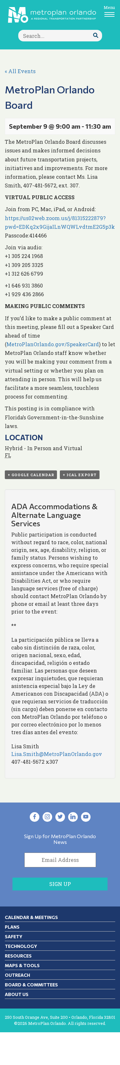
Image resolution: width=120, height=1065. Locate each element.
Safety (13, 936)
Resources (18, 955)
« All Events (20, 71)
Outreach (17, 975)
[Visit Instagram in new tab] (47, 817)
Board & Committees (31, 984)
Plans (12, 927)
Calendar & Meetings (31, 917)
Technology (21, 946)
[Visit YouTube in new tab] (86, 817)
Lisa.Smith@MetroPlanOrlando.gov (56, 754)
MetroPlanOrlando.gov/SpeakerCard (52, 344)
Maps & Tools (22, 965)
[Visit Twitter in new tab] (60, 817)
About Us (16, 994)
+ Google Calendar (31, 474)
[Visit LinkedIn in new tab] (73, 817)
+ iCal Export (80, 474)
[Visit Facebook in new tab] (34, 817)
